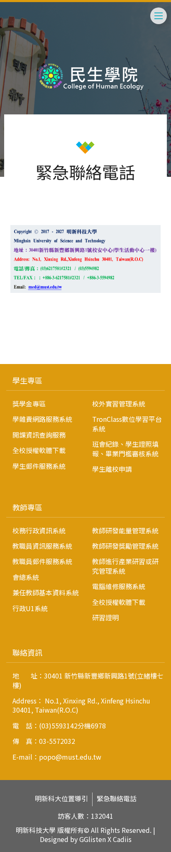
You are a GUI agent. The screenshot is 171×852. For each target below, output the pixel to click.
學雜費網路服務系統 (42, 419)
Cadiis (122, 839)
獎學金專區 (29, 404)
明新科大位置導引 (61, 798)
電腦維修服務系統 (118, 586)
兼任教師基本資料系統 (45, 592)
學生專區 (27, 380)
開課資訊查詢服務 (39, 435)
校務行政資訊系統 (39, 530)
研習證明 (105, 617)
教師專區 (27, 507)
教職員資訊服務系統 (42, 546)
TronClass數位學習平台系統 (127, 423)
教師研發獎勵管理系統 (125, 546)
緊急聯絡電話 (117, 798)
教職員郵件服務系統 (42, 561)
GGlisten (92, 839)
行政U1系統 (30, 608)
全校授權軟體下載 (39, 450)
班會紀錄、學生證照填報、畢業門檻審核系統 (125, 448)
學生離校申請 (112, 469)
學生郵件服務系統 (39, 466)
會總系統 (25, 577)
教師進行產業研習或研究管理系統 (125, 565)
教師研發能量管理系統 (125, 530)
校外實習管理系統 (118, 404)
